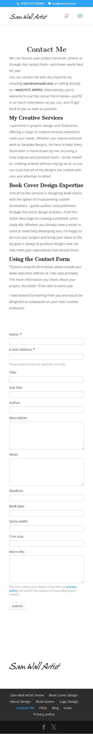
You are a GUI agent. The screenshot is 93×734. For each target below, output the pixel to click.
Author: (15, 403)
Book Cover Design (63, 695)
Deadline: (16, 491)
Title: (13, 372)
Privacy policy (44, 714)
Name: (15, 334)
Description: (18, 418)
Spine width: (18, 521)
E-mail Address (22, 349)
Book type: (17, 506)
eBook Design (20, 701)
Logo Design (68, 701)
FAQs (43, 708)
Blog (55, 708)
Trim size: (16, 536)
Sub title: (16, 387)
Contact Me (25, 708)
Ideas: (13, 454)
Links (68, 708)
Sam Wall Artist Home (27, 695)
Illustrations (45, 701)
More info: (17, 551)
